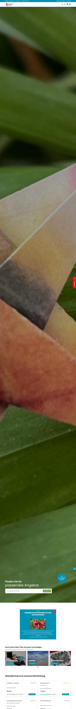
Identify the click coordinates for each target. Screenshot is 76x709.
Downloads (68, 1)
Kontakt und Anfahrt (61, 1)
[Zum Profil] (64, 4)
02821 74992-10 (26, 1)
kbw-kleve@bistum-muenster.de (14, 1)
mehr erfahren (10, 663)
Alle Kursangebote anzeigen (62, 578)
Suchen (46, 591)
